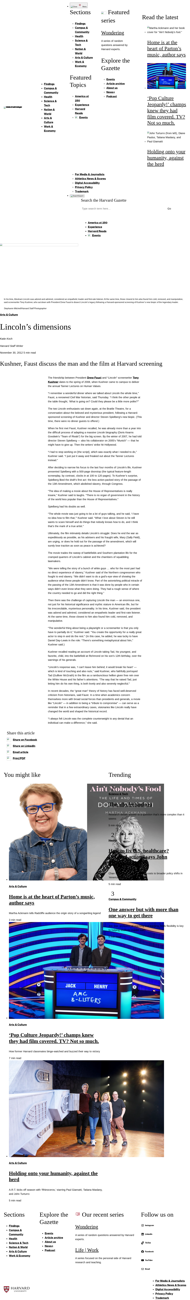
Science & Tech (118, 793)
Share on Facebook (25, 739)
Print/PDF (19, 758)
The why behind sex (130, 804)
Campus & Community (122, 899)
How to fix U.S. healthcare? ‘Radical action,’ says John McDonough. (139, 857)
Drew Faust (94, 377)
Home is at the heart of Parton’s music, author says (166, 49)
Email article (20, 752)
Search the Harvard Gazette (103, 200)
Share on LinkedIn (24, 745)
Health (113, 840)
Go (169, 208)
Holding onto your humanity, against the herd (166, 158)
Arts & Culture (9, 314)
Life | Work (87, 1250)
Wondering (112, 33)
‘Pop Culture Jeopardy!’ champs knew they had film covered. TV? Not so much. (166, 110)
